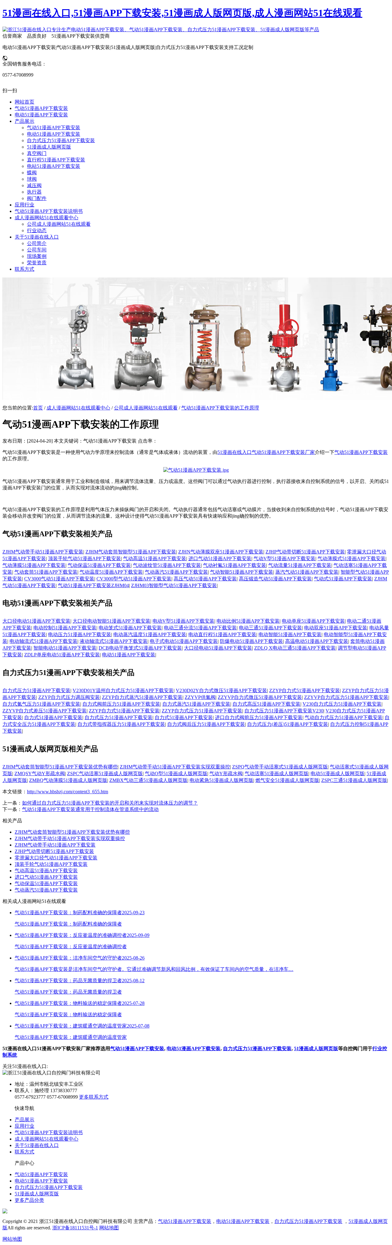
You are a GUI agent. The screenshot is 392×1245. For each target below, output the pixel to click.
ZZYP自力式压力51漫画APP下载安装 (202, 710)
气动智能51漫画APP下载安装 (241, 572)
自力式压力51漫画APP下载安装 (36, 690)
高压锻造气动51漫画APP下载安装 (275, 578)
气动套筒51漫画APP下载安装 (45, 572)
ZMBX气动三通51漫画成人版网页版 (148, 780)
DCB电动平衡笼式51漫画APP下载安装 (140, 648)
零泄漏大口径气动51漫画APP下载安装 (56, 857)
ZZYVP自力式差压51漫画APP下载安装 (44, 710)
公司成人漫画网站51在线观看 (146, 407)
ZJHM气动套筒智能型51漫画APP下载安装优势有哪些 (60, 766)
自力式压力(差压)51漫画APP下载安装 (287, 724)
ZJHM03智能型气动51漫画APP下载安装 (174, 585)
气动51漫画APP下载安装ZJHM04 (93, 585)
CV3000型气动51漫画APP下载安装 (134, 578)
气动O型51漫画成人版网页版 (176, 773)
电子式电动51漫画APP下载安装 (184, 641)
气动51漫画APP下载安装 (361, 452)
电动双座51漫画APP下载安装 (335, 627)
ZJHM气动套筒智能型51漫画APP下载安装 (130, 551)
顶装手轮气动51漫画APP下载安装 (84, 558)
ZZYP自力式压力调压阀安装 (69, 697)
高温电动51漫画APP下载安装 (316, 641)
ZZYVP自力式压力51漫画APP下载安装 (346, 697)
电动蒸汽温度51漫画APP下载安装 (149, 634)
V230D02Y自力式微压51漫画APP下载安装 (221, 690)
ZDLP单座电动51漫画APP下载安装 (62, 654)
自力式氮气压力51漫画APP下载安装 (41, 704)
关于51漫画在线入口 (37, 1145)
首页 (38, 407)
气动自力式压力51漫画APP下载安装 (344, 717)
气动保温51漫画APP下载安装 (99, 565)
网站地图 (109, 1227)
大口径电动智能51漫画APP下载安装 (111, 621)
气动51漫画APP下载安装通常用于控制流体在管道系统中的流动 (90, 809)
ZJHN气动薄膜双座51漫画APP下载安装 (220, 551)
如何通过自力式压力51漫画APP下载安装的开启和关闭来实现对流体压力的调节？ (110, 802)
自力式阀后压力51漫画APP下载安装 (206, 724)
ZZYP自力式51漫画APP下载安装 (304, 690)
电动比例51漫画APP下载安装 (248, 621)
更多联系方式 (93, 1097)
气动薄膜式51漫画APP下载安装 (352, 558)
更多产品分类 (29, 1200)
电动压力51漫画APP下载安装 (79, 634)
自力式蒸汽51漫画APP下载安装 (196, 704)
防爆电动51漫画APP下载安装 (251, 641)
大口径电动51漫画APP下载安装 (36, 621)
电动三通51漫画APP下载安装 (270, 627)
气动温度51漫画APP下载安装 (111, 572)
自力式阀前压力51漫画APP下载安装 (121, 704)
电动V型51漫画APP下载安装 (183, 621)
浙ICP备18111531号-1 (75, 1227)
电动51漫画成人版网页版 (337, 773)
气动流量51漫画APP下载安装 (299, 565)
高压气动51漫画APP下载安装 (205, 578)
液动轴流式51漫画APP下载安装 (114, 641)
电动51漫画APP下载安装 (128, 654)
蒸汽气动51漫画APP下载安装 (306, 572)
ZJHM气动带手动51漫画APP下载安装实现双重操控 (175, 766)
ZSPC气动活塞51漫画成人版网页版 (105, 773)
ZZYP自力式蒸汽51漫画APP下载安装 (142, 697)
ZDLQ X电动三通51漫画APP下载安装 (295, 648)
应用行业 (24, 1126)
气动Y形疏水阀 (226, 773)
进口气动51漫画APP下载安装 (219, 558)
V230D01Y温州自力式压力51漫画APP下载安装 (123, 690)
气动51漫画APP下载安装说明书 (49, 1132)
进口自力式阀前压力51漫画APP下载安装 (259, 717)
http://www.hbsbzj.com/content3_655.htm (67, 791)
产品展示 (24, 1119)
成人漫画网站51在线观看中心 (78, 407)
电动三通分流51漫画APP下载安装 (200, 627)
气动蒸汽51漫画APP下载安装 (176, 572)
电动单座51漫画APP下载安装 (313, 621)
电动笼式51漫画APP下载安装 (130, 627)
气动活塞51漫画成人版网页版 (276, 773)
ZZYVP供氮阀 (200, 697)
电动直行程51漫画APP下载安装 (222, 634)
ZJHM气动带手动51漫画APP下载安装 (42, 551)
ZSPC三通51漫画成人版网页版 (354, 780)
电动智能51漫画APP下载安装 (290, 634)
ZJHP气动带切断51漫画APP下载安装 (305, 551)
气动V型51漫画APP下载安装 (284, 558)
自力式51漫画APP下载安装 (53, 717)
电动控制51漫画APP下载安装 (64, 627)
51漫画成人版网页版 (316, 1048)
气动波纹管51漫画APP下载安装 (167, 565)
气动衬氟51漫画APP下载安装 (234, 565)
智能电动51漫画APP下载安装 (64, 648)
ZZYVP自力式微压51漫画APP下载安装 (260, 697)
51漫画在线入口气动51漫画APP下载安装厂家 (266, 452)
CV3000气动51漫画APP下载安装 (59, 578)
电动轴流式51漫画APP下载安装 (43, 641)
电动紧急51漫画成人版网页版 (221, 780)
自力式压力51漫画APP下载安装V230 (283, 710)
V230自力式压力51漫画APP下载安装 (342, 704)
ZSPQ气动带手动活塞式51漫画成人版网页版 (280, 766)
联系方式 (24, 1151)
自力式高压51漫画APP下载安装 (266, 704)
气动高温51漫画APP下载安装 (154, 558)
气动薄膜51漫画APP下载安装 (34, 565)
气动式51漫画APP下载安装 (343, 578)
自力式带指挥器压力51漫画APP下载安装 (121, 724)
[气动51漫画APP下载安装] (196, 470)
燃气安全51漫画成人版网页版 (287, 780)
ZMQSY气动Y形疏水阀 (39, 773)
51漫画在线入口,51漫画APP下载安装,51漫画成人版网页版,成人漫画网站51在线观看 (182, 12)
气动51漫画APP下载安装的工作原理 (220, 407)
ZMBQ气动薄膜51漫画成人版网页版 (68, 780)
